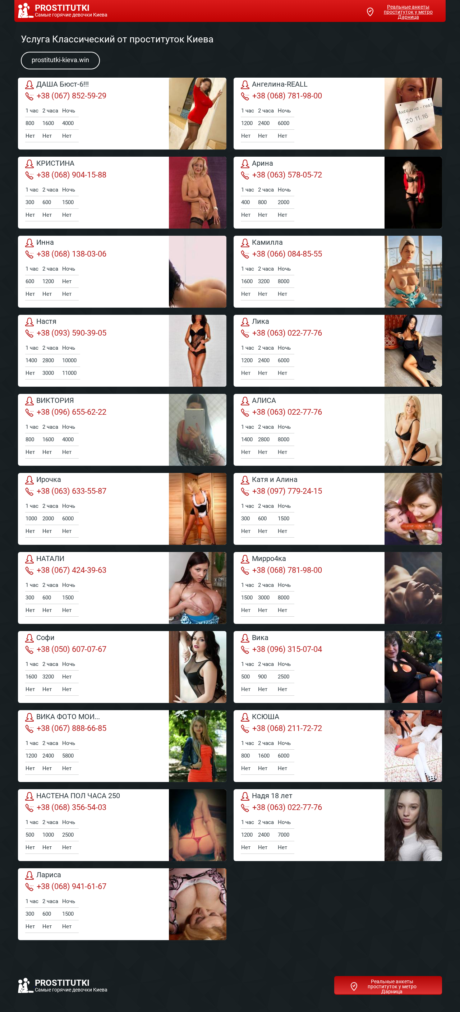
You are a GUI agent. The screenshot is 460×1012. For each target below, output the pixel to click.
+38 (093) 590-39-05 (71, 332)
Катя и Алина (275, 480)
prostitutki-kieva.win (60, 60)
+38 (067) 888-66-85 (71, 728)
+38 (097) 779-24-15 (287, 491)
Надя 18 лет (272, 796)
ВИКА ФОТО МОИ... (68, 717)
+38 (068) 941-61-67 (71, 886)
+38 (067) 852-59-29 (71, 95)
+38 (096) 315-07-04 (287, 649)
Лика (260, 322)
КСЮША (265, 717)
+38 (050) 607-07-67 (71, 649)
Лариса (48, 875)
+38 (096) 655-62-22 (71, 412)
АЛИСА (264, 401)
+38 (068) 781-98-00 (287, 95)
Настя (46, 322)
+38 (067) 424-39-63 (71, 570)
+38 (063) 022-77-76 (287, 332)
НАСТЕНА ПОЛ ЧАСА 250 (78, 796)
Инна (45, 243)
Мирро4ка (269, 559)
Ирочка (48, 480)
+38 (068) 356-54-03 (71, 807)
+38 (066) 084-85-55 (287, 253)
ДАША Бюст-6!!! (62, 84)
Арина (262, 163)
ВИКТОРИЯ (55, 401)
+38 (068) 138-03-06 (71, 253)
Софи (45, 638)
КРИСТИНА (55, 163)
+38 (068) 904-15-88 (71, 174)
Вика (260, 638)
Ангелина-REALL (280, 84)
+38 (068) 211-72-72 (287, 728)
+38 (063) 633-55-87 (71, 491)
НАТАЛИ (50, 559)
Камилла (267, 243)
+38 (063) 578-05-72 (287, 174)
